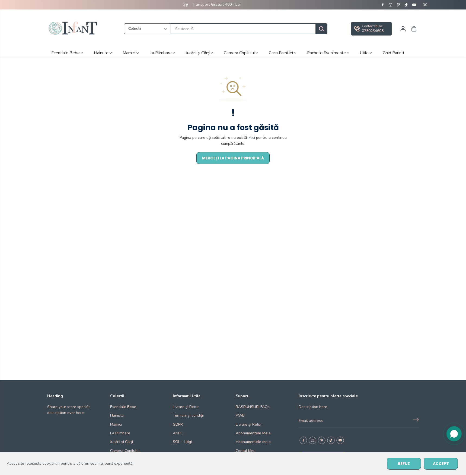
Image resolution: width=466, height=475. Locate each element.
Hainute (102, 52)
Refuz (404, 463)
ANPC (178, 433)
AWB (240, 415)
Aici (252, 137)
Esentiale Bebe (66, 52)
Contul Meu (246, 450)
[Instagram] (390, 4)
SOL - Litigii (183, 441)
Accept (441, 463)
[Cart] (414, 29)
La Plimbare (161, 52)
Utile (365, 52)
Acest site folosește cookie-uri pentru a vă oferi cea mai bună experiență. (70, 463)
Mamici (129, 52)
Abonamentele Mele (253, 433)
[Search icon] (321, 28)
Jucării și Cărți (198, 52)
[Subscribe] (416, 421)
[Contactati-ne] (371, 29)
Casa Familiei (281, 52)
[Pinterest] (398, 4)
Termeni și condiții (188, 415)
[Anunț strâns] (425, 4)
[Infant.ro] (74, 29)
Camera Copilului (240, 52)
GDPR (178, 424)
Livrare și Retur (186, 406)
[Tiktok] (406, 4)
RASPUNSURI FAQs (253, 406)
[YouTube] (414, 4)
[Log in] (403, 29)
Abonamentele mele (253, 441)
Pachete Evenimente (327, 52)
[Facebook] (382, 4)
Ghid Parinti (393, 52)
